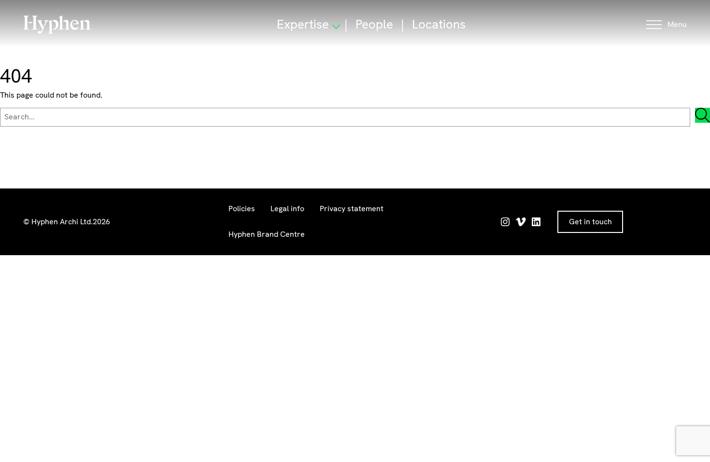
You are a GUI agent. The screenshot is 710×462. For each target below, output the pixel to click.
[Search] (702, 115)
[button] (666, 25)
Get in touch (590, 222)
